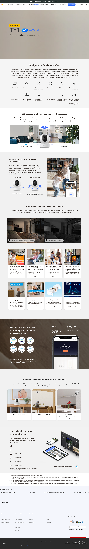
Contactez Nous (18, 519)
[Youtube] (75, 516)
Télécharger (49, 522)
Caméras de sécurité (44, 4)
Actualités (31, 519)
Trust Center (17, 524)
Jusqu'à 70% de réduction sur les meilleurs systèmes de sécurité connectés (44, 1)
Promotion (33, 4)
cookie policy (27, 544)
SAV (47, 524)
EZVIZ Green (17, 527)
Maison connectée (54, 4)
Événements (31, 522)
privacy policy (34, 544)
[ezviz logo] (4, 4)
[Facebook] (69, 516)
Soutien (84, 8)
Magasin (72, 4)
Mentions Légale (18, 532)
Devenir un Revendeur (19, 522)
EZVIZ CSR (17, 530)
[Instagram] (72, 516)
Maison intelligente (5, 522)
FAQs (48, 519)
